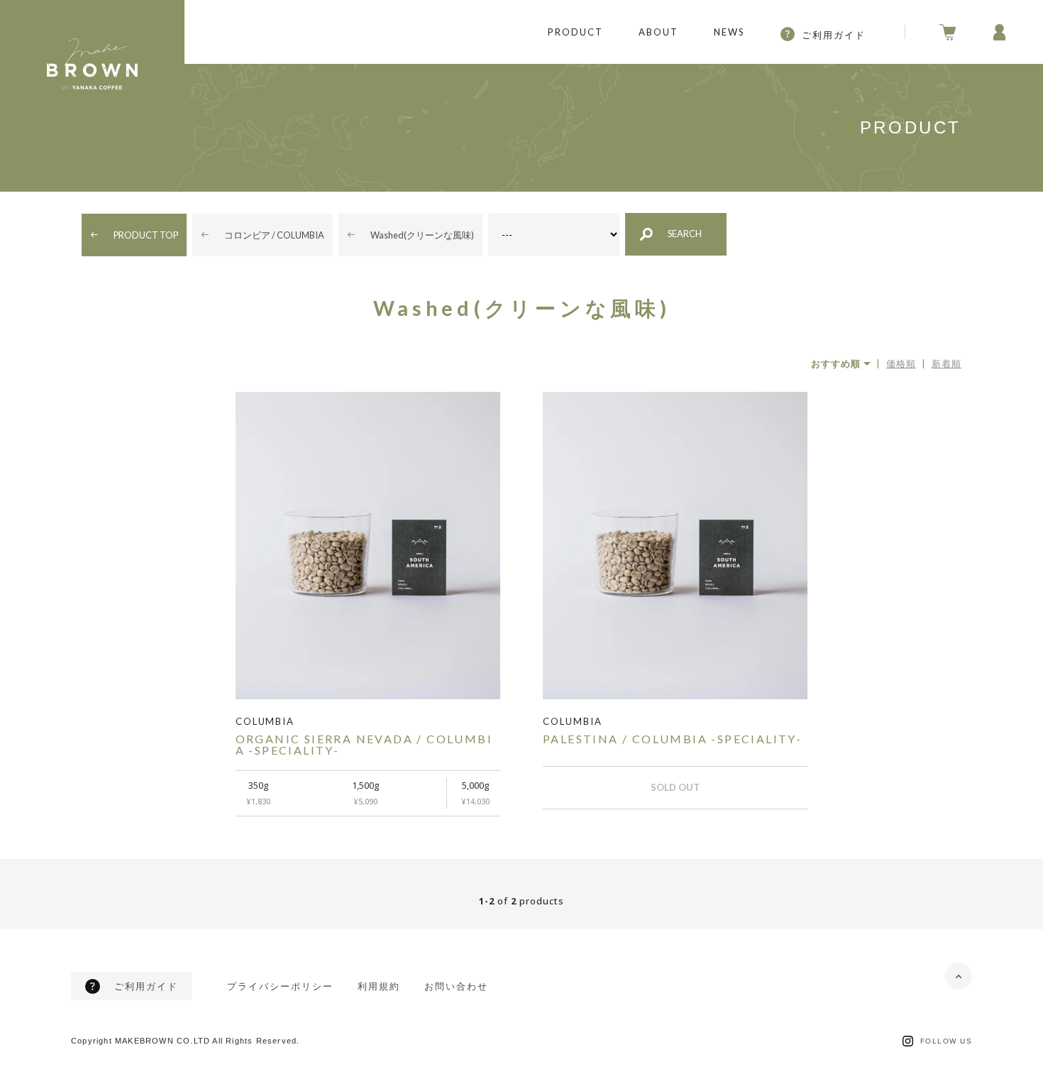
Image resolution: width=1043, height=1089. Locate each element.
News (729, 32)
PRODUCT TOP (146, 235)
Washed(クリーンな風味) (422, 235)
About (658, 32)
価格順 (901, 363)
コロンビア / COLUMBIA (274, 235)
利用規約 (379, 986)
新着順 (946, 363)
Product (575, 32)
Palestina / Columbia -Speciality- (672, 738)
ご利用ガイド (834, 34)
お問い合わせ (456, 986)
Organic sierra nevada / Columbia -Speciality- (364, 744)
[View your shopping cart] (539, 32)
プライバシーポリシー (280, 986)
